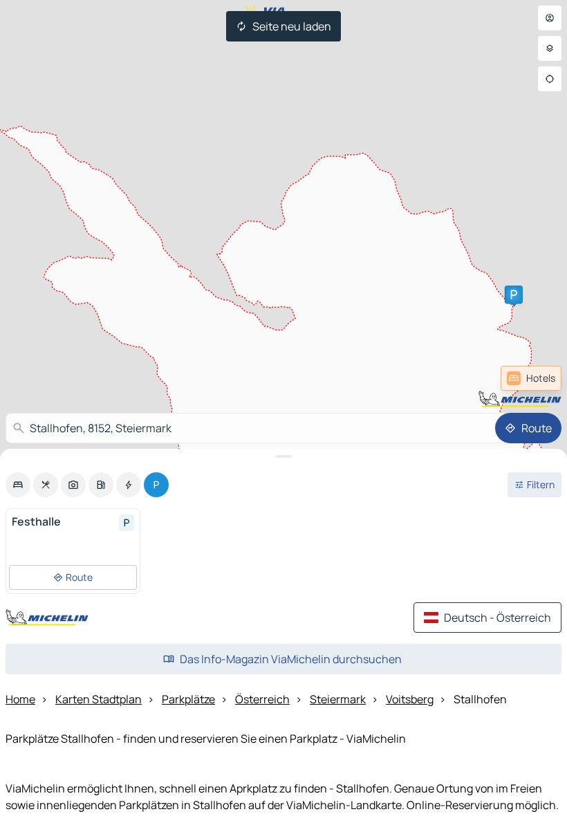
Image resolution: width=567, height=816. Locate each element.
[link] (531, 378)
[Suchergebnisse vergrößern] (283, 456)
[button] (514, 295)
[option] (18, 484)
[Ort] (549, 78)
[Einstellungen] (549, 48)
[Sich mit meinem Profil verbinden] (549, 18)
